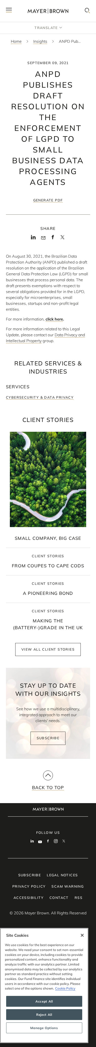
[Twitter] (62, 238)
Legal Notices (62, 875)
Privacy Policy (29, 886)
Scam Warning (67, 886)
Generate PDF (48, 200)
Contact (59, 897)
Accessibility (29, 897)
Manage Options (44, 1028)
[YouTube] (40, 841)
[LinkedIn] (33, 238)
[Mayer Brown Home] (48, 11)
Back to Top (48, 787)
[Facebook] (53, 238)
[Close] (82, 935)
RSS (78, 897)
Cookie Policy (65, 988)
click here (54, 319)
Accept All (44, 1001)
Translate (46, 28)
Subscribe (48, 738)
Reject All (44, 1015)
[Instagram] (56, 841)
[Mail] (43, 238)
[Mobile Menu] (9, 11)
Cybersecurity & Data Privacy (40, 397)
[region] (44, 985)
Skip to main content (24, 4)
